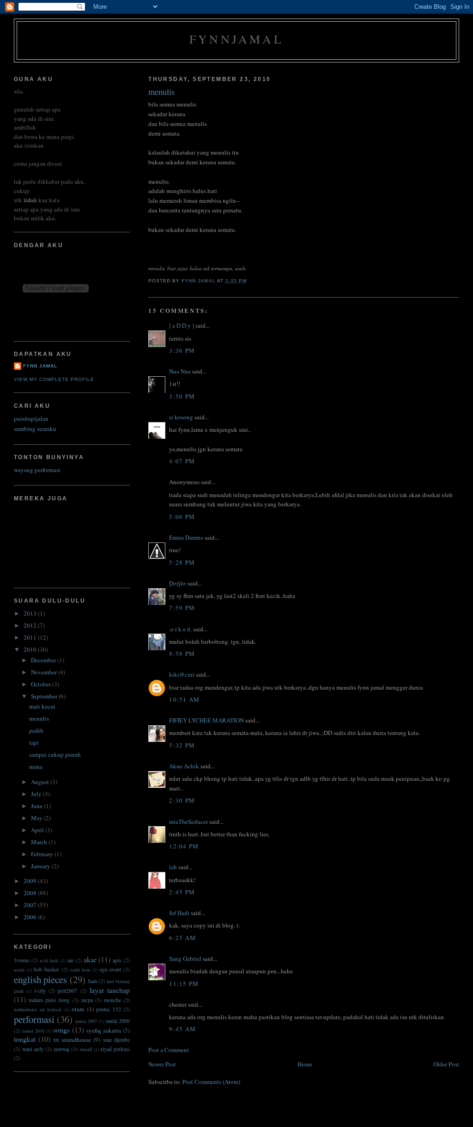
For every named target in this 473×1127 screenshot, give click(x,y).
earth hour (80, 969)
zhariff (85, 1049)
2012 (31, 625)
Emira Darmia (186, 537)
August (40, 782)
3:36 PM (182, 350)
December (44, 660)
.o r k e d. (180, 629)
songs (61, 1029)
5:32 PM (182, 745)
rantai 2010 (33, 1030)
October (41, 684)
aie (70, 960)
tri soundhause (72, 1039)
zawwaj (61, 1049)
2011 (31, 637)
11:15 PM (184, 983)
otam (78, 1009)
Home (304, 1064)
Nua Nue (180, 371)
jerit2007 (67, 990)
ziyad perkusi (115, 1049)
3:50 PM (182, 396)
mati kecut (42, 706)
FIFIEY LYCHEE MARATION (206, 720)
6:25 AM (182, 938)
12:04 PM (184, 846)
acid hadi (49, 960)
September (45, 696)
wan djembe (116, 1039)
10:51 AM (184, 699)
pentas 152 (108, 1009)
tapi (34, 742)
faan (92, 981)
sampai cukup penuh (55, 754)
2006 (31, 917)
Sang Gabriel (185, 958)
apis (117, 960)
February (43, 854)
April (38, 830)
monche (112, 999)
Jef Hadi (179, 913)
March (40, 842)
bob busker (46, 969)
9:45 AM (182, 1029)
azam (19, 969)
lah (173, 867)
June (37, 806)
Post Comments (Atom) (211, 1081)
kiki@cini (181, 674)
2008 (31, 893)
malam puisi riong (49, 999)
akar (90, 959)
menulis (39, 718)
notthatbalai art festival (37, 1009)
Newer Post (162, 1064)
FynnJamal (236, 39)
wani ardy (33, 1049)
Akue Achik (184, 766)
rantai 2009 (117, 1020)
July (37, 794)
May (37, 818)
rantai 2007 (86, 1021)
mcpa (87, 999)
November (44, 672)
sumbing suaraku (35, 428)
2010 (31, 649)
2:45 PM (182, 892)
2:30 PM (182, 800)
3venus (22, 960)
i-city (40, 990)
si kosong (181, 417)
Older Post (446, 1064)
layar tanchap (110, 990)
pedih (36, 730)
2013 (31, 613)
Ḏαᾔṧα (177, 583)
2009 (31, 881)
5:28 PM (182, 562)
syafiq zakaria (103, 1030)
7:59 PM (182, 608)
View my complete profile (54, 379)
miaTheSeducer (188, 821)
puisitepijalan (31, 418)
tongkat (25, 1039)
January (41, 866)
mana (35, 766)
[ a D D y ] (181, 325)
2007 (31, 905)
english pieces (40, 979)
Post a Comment (168, 1050)
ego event (110, 969)
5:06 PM (182, 516)
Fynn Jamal (40, 365)
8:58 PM (182, 653)
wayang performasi (37, 470)
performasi (34, 1019)
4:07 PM (182, 461)
